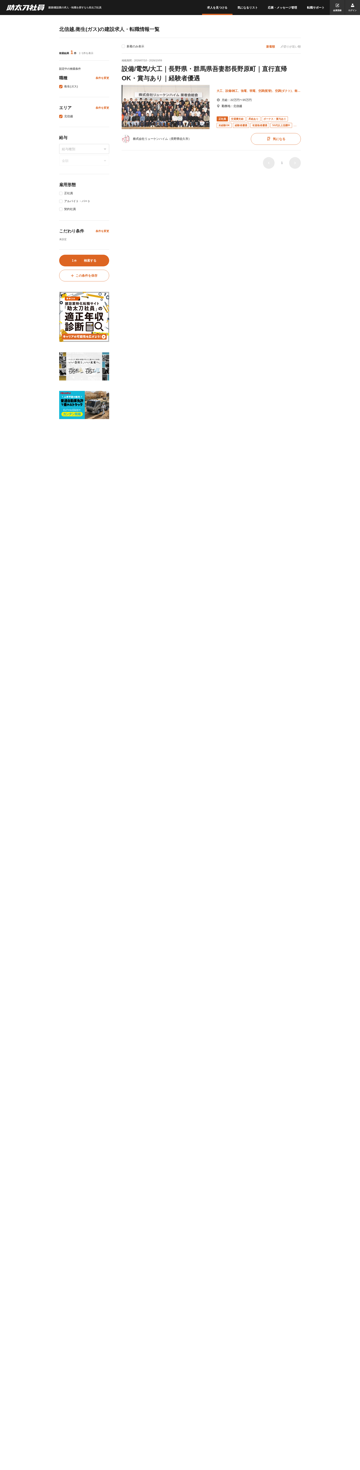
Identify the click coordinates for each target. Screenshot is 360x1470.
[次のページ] (295, 163)
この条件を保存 (87, 275)
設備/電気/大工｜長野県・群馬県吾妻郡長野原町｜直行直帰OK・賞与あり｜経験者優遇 (204, 73)
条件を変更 (102, 77)
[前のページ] (269, 163)
